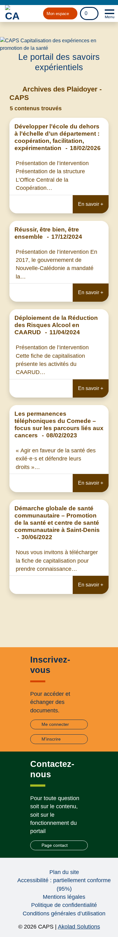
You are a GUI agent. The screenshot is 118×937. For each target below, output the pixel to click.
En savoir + (90, 204)
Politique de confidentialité (64, 905)
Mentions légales (64, 897)
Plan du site (64, 872)
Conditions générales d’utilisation (64, 913)
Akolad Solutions (79, 927)
